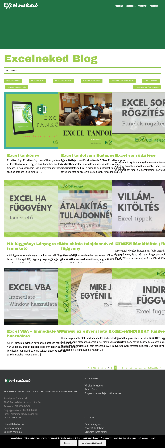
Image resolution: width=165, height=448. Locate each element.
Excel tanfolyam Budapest (88, 155)
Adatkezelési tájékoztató (92, 443)
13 (145, 367)
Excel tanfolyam (92, 424)
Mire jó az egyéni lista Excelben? (95, 331)
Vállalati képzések (93, 385)
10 (131, 367)
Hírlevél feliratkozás (14, 424)
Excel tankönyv (23, 155)
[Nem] (161, 441)
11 (135, 367)
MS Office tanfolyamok (95, 432)
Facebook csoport (13, 428)
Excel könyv (90, 389)
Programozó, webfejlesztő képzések (102, 393)
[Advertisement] (82, 31)
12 (140, 367)
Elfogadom (68, 443)
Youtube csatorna (13, 432)
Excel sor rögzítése (135, 155)
